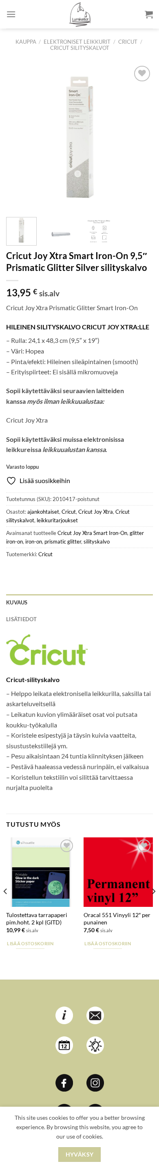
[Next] (139, 137)
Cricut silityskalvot (79, 48)
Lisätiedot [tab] (21, 619)
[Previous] (19, 137)
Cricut (127, 41)
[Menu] (11, 14)
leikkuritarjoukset (57, 520)
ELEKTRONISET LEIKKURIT (77, 41)
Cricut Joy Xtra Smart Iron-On (92, 533)
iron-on (33, 541)
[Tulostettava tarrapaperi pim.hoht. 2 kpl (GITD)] (40, 872)
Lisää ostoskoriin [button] (30, 943)
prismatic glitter (62, 541)
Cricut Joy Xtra (95, 511)
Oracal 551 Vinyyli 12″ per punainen (117, 919)
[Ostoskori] (149, 14)
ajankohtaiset (43, 511)
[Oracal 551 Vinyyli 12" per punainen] (118, 872)
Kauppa (25, 41)
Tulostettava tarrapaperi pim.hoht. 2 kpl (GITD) (36, 919)
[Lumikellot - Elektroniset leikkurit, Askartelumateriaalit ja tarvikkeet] (79, 14)
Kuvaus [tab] (17, 602)
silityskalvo (97, 541)
